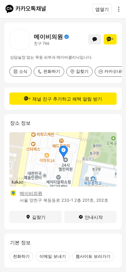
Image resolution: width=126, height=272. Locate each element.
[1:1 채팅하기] (94, 39)
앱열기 (102, 9)
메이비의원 (31, 193)
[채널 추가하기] (110, 39)
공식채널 (66, 36)
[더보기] (117, 9)
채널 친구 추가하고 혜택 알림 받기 (67, 99)
